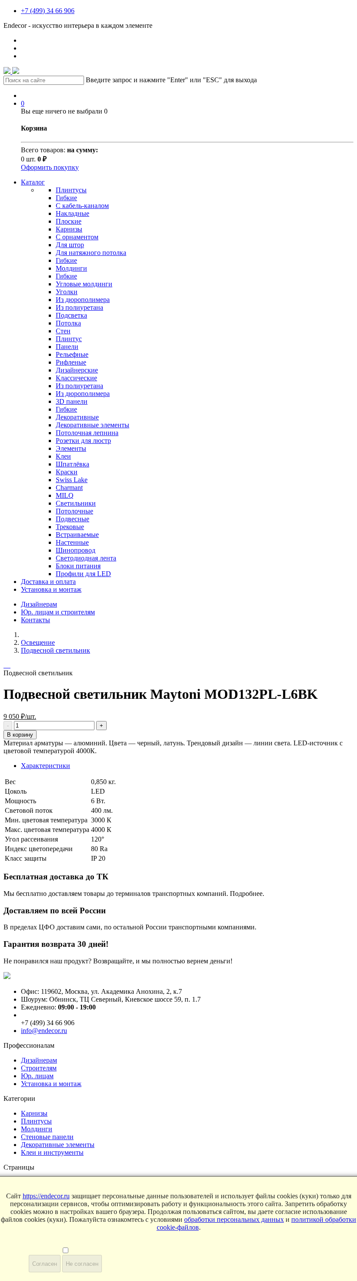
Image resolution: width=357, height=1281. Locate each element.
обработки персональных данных (234, 1219)
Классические (76, 378)
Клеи (63, 456)
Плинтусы (71, 190)
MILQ (65, 495)
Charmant (69, 487)
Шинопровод (75, 550)
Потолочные (74, 511)
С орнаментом (77, 237)
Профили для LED (83, 573)
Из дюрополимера (83, 299)
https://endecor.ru (46, 1196)
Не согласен (82, 1264)
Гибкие (66, 197)
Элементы (71, 448)
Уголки (66, 291)
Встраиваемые (77, 534)
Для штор (70, 244)
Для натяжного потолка (91, 252)
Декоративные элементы (92, 425)
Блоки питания (78, 566)
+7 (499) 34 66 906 (47, 10)
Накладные (72, 213)
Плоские (68, 221)
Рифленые (71, 362)
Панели (67, 346)
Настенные (72, 542)
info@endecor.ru (44, 1030)
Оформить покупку (50, 167)
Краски (66, 472)
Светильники (76, 503)
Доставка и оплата (48, 581)
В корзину (20, 734)
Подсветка (71, 315)
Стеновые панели (47, 1136)
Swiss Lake (72, 479)
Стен (63, 331)
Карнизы (69, 229)
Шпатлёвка (72, 464)
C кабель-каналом (82, 205)
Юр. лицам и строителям (58, 612)
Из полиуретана (79, 307)
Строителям (39, 1068)
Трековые (70, 526)
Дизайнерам (39, 604)
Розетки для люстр (83, 440)
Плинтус (69, 338)
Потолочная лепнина (87, 432)
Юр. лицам (37, 1076)
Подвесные (72, 519)
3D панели (72, 401)
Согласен (44, 1264)
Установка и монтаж (51, 589)
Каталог (33, 182)
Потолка (68, 323)
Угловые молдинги (84, 284)
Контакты (35, 620)
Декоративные (77, 417)
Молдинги (71, 268)
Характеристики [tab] (45, 765)
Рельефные (72, 354)
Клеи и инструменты (52, 1152)
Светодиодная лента (86, 558)
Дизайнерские (77, 370)
